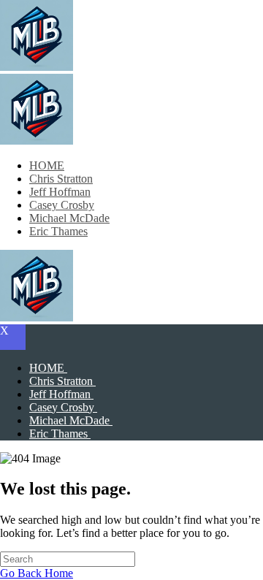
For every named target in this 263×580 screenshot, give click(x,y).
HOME (46, 165)
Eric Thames (58, 231)
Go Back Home (36, 573)
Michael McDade (69, 218)
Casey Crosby (61, 205)
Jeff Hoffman (60, 192)
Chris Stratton (61, 178)
